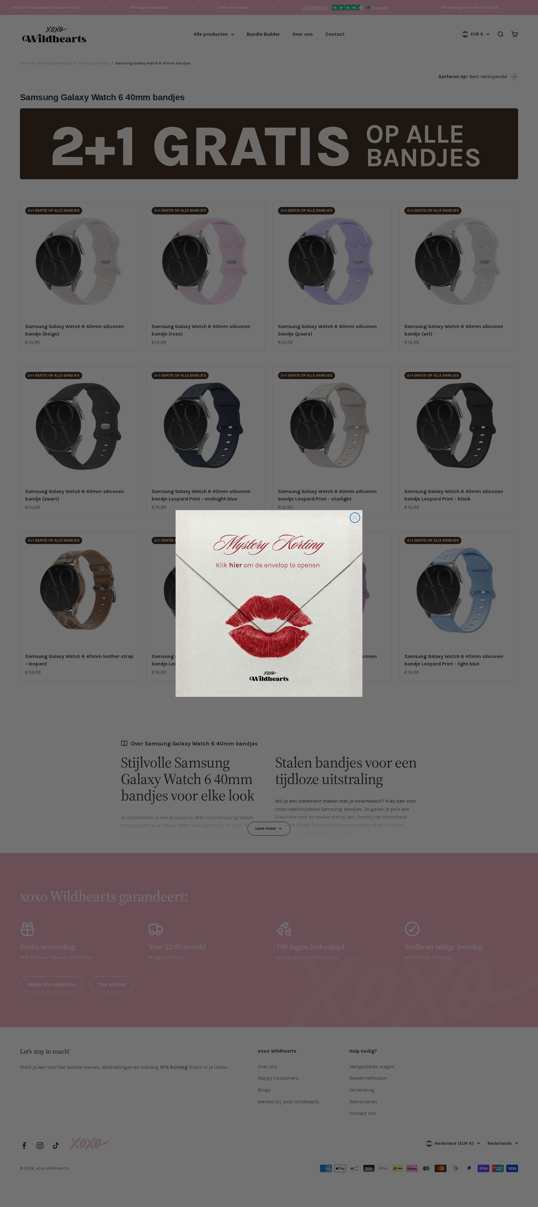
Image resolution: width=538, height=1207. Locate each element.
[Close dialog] (355, 518)
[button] (269, 603)
